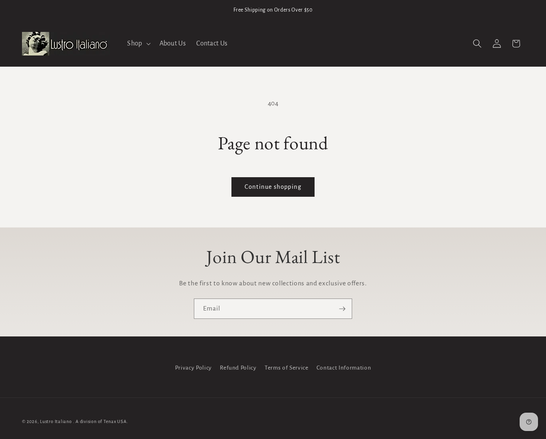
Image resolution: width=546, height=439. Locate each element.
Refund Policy (238, 368)
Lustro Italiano (56, 421)
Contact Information (344, 368)
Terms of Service (287, 368)
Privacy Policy (193, 368)
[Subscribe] (342, 309)
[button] (138, 43)
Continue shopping (273, 187)
